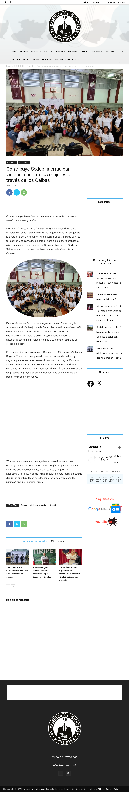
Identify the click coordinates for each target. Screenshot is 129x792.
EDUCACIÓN (47, 59)
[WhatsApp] (24, 192)
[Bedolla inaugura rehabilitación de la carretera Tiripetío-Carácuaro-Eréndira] (44, 557)
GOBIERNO (109, 51)
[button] (122, 51)
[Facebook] (5, 2)
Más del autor (58, 541)
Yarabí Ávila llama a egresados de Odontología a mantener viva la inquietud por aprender (70, 573)
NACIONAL (85, 51)
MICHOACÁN (36, 51)
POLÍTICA (16, 59)
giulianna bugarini (38, 505)
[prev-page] (8, 586)
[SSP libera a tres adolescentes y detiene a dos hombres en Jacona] (17, 557)
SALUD (25, 59)
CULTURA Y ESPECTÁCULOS (67, 59)
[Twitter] (10, 2)
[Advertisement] (44, 206)
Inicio (8, 66)
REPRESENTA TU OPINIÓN (54, 51)
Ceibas (24, 505)
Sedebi (53, 505)
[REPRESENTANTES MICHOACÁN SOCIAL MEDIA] (64, 26)
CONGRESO (97, 51)
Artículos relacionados (35, 541)
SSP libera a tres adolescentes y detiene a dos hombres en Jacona (109, 353)
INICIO (14, 51)
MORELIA (24, 51)
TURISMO (35, 59)
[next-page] (13, 586)
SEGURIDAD (73, 51)
